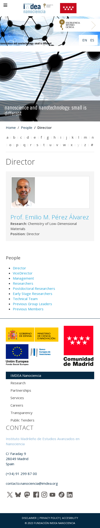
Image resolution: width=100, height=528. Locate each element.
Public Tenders (22, 420)
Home (11, 127)
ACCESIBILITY (70, 518)
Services (17, 397)
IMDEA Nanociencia (25, 375)
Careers (16, 405)
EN (85, 40)
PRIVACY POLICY (50, 518)
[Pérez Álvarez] (23, 192)
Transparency (21, 412)
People (26, 127)
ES (92, 40)
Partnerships (20, 390)
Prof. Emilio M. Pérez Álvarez (49, 217)
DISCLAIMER (29, 518)
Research (18, 383)
